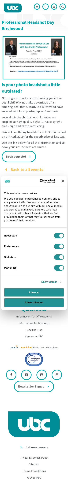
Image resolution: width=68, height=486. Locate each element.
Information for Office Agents (34, 316)
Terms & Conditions (34, 471)
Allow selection (34, 302)
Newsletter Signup (31, 386)
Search (62, 6)
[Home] (12, 8)
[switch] (59, 246)
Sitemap (34, 464)
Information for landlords (34, 323)
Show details (49, 281)
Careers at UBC (34, 336)
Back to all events (26, 169)
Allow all (34, 292)
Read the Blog (34, 330)
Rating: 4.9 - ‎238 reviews (45, 347)
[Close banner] (63, 181)
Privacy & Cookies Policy (34, 457)
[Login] (54, 6)
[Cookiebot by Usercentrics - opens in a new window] (41, 181)
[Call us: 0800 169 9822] (45, 6)
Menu (37, 6)
